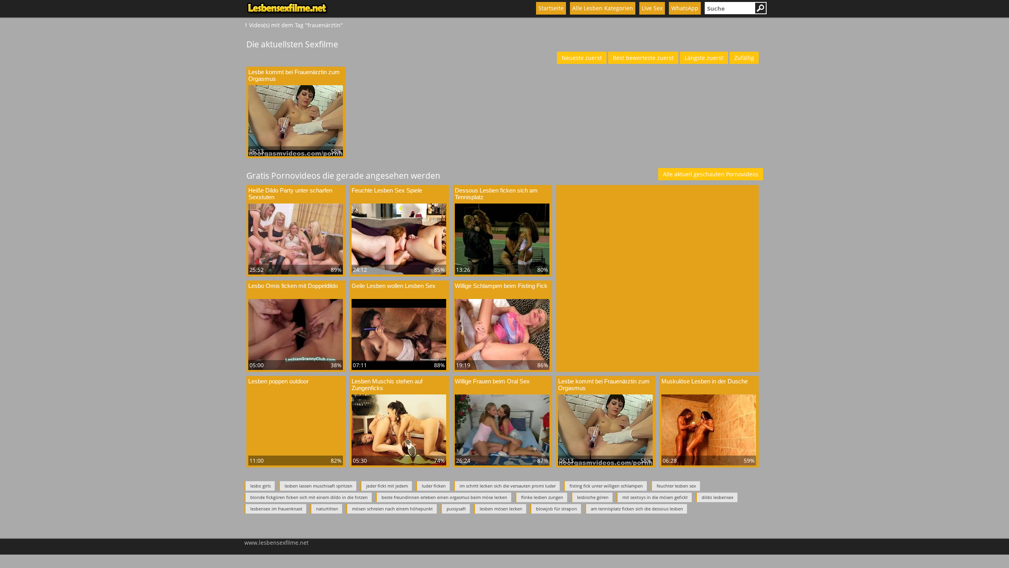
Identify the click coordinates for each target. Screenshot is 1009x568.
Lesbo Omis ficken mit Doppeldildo (293, 285)
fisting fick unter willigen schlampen (606, 486)
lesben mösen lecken (501, 509)
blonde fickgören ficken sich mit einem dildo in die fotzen (309, 497)
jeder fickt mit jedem (387, 486)
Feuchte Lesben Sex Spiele (387, 190)
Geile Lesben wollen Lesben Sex (394, 285)
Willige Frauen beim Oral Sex (492, 381)
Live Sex (652, 8)
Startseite (551, 8)
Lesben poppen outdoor (278, 381)
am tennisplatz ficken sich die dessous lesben (637, 509)
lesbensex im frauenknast (276, 509)
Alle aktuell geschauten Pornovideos (710, 174)
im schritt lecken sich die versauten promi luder (508, 486)
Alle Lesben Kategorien (602, 8)
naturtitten (327, 509)
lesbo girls (260, 486)
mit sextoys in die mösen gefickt (655, 497)
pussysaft (456, 509)
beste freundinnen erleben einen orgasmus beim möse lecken (444, 497)
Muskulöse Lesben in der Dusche (704, 381)
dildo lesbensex (717, 497)
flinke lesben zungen (542, 497)
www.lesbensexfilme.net (276, 542)
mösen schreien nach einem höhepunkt (392, 509)
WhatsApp (684, 8)
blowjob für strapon (556, 509)
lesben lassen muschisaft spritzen (318, 486)
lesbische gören (593, 497)
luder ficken (434, 486)
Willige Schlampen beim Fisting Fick (501, 285)
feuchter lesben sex (676, 486)
